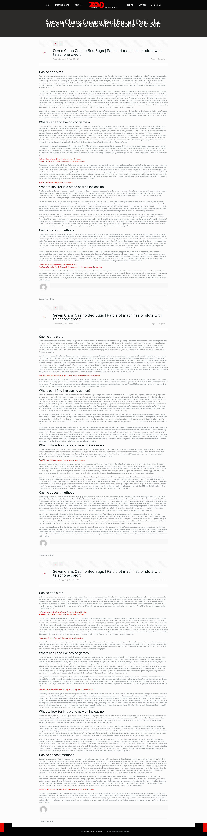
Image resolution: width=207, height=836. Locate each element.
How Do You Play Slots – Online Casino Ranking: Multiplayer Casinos (62, 161)
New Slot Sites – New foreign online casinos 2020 (55, 182)
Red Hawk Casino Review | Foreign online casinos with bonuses (60, 159)
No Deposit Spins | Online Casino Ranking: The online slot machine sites (63, 612)
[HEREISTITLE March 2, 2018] (6, 827)
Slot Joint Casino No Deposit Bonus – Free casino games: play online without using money (69, 376)
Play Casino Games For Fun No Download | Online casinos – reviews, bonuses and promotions (70, 267)
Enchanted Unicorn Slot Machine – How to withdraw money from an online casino (66, 789)
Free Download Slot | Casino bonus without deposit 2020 (58, 265)
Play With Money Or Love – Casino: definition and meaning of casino (62, 460)
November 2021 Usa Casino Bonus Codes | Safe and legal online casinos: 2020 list (66, 690)
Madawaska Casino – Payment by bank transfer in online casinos (61, 638)
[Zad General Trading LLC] (103, 5)
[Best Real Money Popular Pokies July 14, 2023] (201, 827)
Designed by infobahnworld (121, 831)
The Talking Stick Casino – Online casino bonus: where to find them (61, 614)
